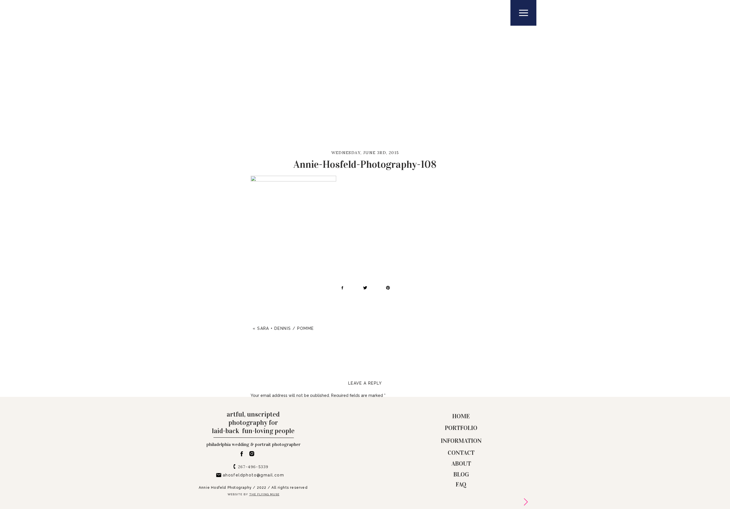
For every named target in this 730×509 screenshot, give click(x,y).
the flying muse (264, 494)
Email (257, 496)
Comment (262, 406)
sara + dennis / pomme (285, 328)
